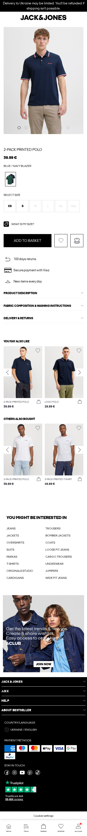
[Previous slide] (7, 372)
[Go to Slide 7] (60, 127)
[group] (23, 377)
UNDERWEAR (54, 563)
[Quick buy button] (38, 402)
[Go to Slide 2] (26, 127)
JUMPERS (51, 570)
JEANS (11, 528)
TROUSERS (52, 528)
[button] (10, 206)
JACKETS (13, 535)
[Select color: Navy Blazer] (10, 179)
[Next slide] (79, 372)
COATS (50, 542)
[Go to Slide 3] (33, 127)
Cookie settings (43, 816)
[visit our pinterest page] (30, 774)
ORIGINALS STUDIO (20, 570)
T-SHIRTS (13, 563)
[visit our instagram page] (14, 774)
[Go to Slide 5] (46, 127)
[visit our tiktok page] (37, 774)
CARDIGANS (15, 578)
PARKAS (12, 556)
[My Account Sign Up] (43, 633)
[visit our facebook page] (6, 774)
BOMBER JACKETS (57, 535)
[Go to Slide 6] (53, 127)
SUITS (10, 549)
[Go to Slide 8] (67, 127)
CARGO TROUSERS (58, 556)
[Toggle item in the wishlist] (60, 240)
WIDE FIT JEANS (56, 578)
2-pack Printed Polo (23, 149)
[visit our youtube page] (22, 774)
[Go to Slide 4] (40, 127)
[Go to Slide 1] (19, 127)
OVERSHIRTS (15, 542)
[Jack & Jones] (43, 19)
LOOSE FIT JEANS (57, 549)
